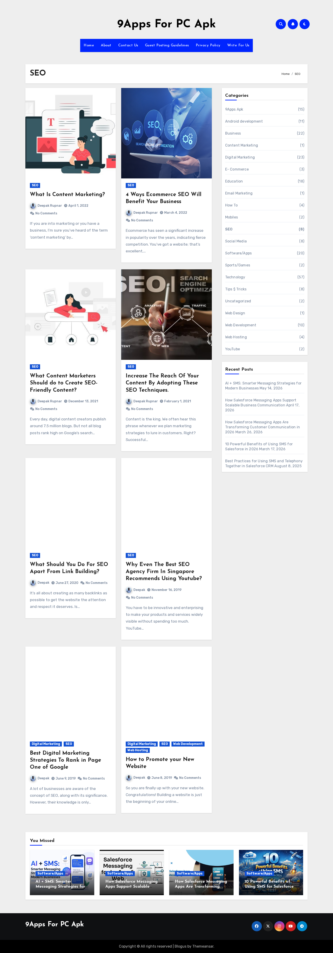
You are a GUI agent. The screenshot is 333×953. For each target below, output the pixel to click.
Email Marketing (239, 193)
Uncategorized (238, 301)
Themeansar (202, 946)
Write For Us (238, 45)
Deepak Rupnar (50, 206)
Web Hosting (138, 750)
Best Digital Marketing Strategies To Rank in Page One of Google (65, 760)
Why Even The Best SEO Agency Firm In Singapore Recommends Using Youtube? (164, 571)
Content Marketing (241, 145)
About (106, 45)
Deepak (43, 583)
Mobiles (231, 217)
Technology (235, 277)
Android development (244, 121)
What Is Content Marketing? (67, 194)
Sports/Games (237, 265)
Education (234, 181)
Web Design (235, 313)
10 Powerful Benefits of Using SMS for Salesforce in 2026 (269, 887)
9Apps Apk (234, 109)
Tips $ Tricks (236, 289)
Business (233, 133)
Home (89, 45)
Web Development (188, 744)
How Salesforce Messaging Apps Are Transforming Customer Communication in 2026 (262, 427)
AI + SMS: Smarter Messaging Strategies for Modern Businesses (60, 887)
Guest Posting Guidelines (167, 45)
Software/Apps (238, 253)
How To (231, 205)
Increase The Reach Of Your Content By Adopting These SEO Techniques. (162, 383)
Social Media (236, 241)
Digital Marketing (46, 744)
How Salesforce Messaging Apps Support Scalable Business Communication (131, 887)
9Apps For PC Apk (166, 24)
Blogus (180, 946)
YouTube (232, 349)
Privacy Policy (208, 45)
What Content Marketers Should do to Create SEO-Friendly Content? (64, 383)
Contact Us (128, 45)
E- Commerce (237, 169)
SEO (35, 185)
